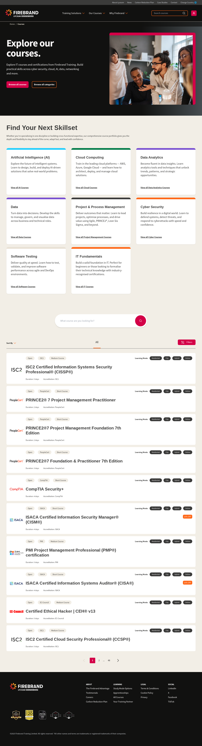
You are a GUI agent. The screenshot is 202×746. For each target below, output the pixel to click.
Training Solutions (71, 13)
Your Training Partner (123, 701)
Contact (174, 2)
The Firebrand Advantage (97, 688)
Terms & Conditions (150, 688)
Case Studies (162, 2)
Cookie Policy (147, 693)
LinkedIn (172, 688)
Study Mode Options (122, 688)
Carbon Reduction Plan (144, 2)
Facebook (172, 697)
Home (12, 24)
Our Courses (95, 13)
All (97, 342)
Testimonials (92, 693)
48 (109, 660)
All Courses (118, 697)
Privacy (144, 697)
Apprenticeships (120, 693)
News (129, 2)
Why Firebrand (116, 13)
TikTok (171, 701)
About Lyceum (118, 2)
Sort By (9, 343)
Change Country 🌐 (189, 2)
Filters (189, 342)
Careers (89, 697)
